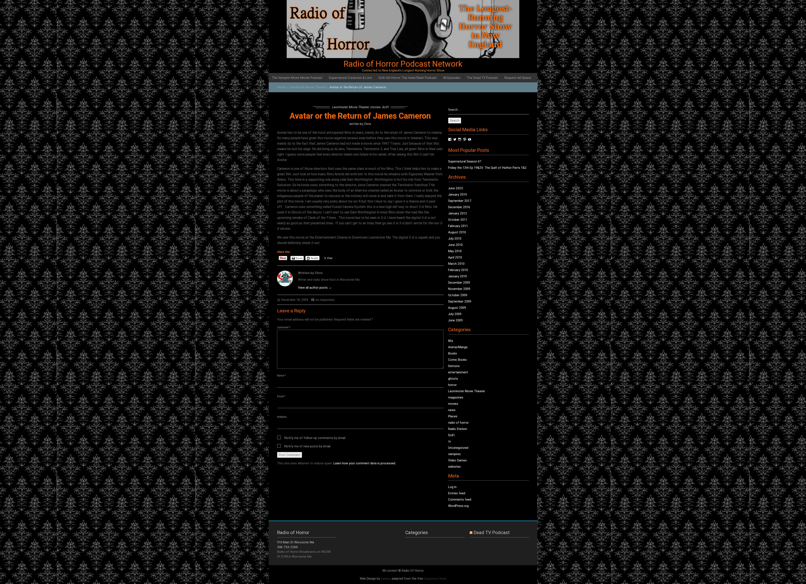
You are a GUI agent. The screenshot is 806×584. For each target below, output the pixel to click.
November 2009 (459, 289)
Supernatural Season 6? (464, 161)
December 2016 (459, 207)
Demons (454, 366)
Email (281, 396)
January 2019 (457, 194)
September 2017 (459, 201)
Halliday (386, 578)
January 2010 (457, 276)
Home (281, 87)
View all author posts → (315, 287)
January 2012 (457, 213)
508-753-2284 (287, 547)
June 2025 (455, 188)
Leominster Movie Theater (307, 87)
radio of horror (458, 422)
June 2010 (455, 245)
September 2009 (459, 301)
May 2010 (455, 251)
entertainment (458, 372)
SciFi (385, 107)
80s (450, 341)
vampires (454, 454)
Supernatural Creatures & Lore (350, 78)
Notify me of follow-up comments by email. (315, 438)
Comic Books (457, 360)
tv (449, 441)
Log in (452, 487)
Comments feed (459, 499)
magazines (455, 397)
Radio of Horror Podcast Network (403, 64)
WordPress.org (458, 506)
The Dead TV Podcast (482, 78)
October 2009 (457, 295)
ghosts (453, 378)
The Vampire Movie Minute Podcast (297, 78)
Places (452, 416)
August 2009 (457, 308)
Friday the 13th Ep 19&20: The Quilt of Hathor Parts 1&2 (487, 168)
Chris (367, 124)
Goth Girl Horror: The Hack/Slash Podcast (407, 78)
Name (281, 375)
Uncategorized (458, 448)
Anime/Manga (457, 347)
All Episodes (451, 78)
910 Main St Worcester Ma (295, 542)
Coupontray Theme (435, 578)
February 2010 (458, 270)
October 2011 (457, 220)
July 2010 (454, 238)
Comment (283, 327)
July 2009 (454, 314)
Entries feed (456, 493)
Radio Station (457, 429)
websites (454, 466)
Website (282, 416)
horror (452, 385)
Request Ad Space (517, 78)
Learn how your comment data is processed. (365, 463)
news (451, 410)
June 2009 (455, 320)
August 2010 (457, 232)
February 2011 (458, 226)
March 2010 (456, 264)
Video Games (457, 460)
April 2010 (455, 257)
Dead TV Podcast (492, 532)
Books (452, 353)
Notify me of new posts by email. (307, 446)
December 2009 (459, 282)
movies (375, 107)
